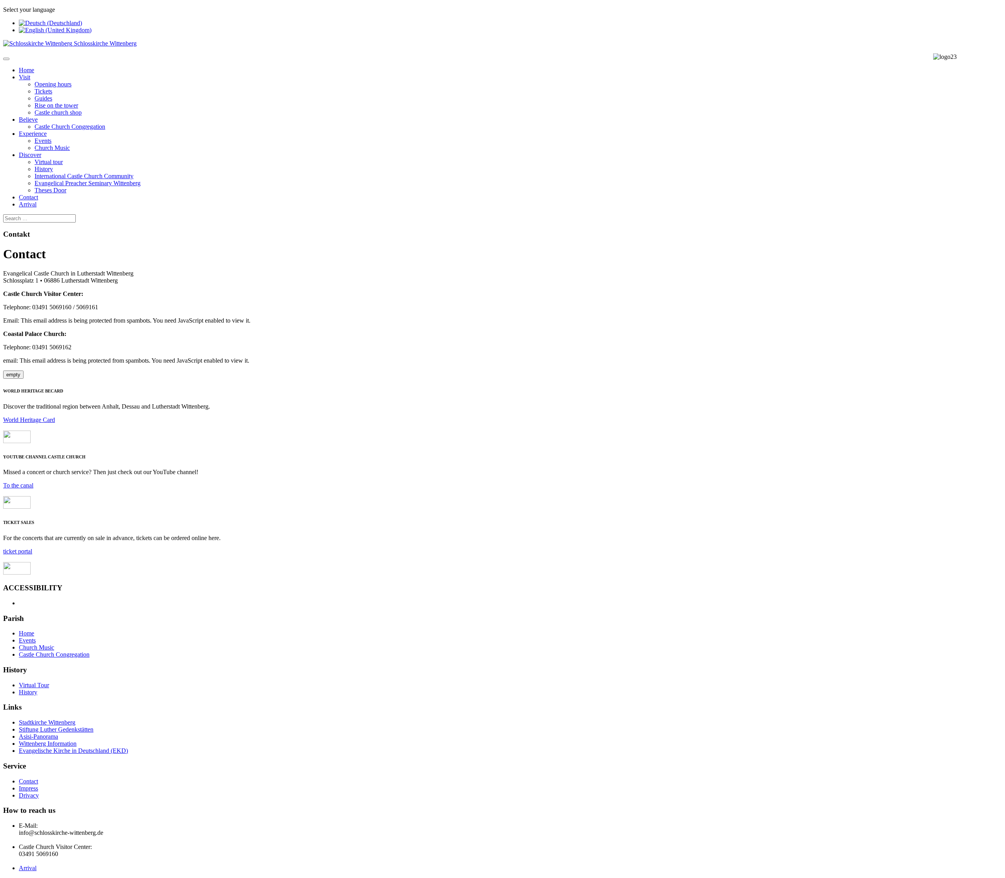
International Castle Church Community (84, 176)
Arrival (28, 204)
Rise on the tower (56, 105)
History (44, 169)
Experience (33, 133)
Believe (28, 119)
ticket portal (17, 551)
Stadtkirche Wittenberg (47, 722)
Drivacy (29, 795)
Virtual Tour (34, 685)
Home (26, 70)
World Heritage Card (29, 419)
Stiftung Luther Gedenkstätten (56, 729)
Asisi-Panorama (38, 736)
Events (43, 140)
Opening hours (53, 84)
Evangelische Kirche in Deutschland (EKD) (73, 750)
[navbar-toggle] (6, 59)
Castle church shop (58, 112)
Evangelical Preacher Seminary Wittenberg (88, 183)
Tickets (43, 91)
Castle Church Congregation (70, 126)
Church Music (52, 147)
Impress (28, 788)
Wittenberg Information (48, 743)
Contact (28, 197)
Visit (24, 77)
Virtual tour (49, 162)
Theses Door (50, 190)
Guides (43, 98)
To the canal (18, 485)
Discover (30, 155)
